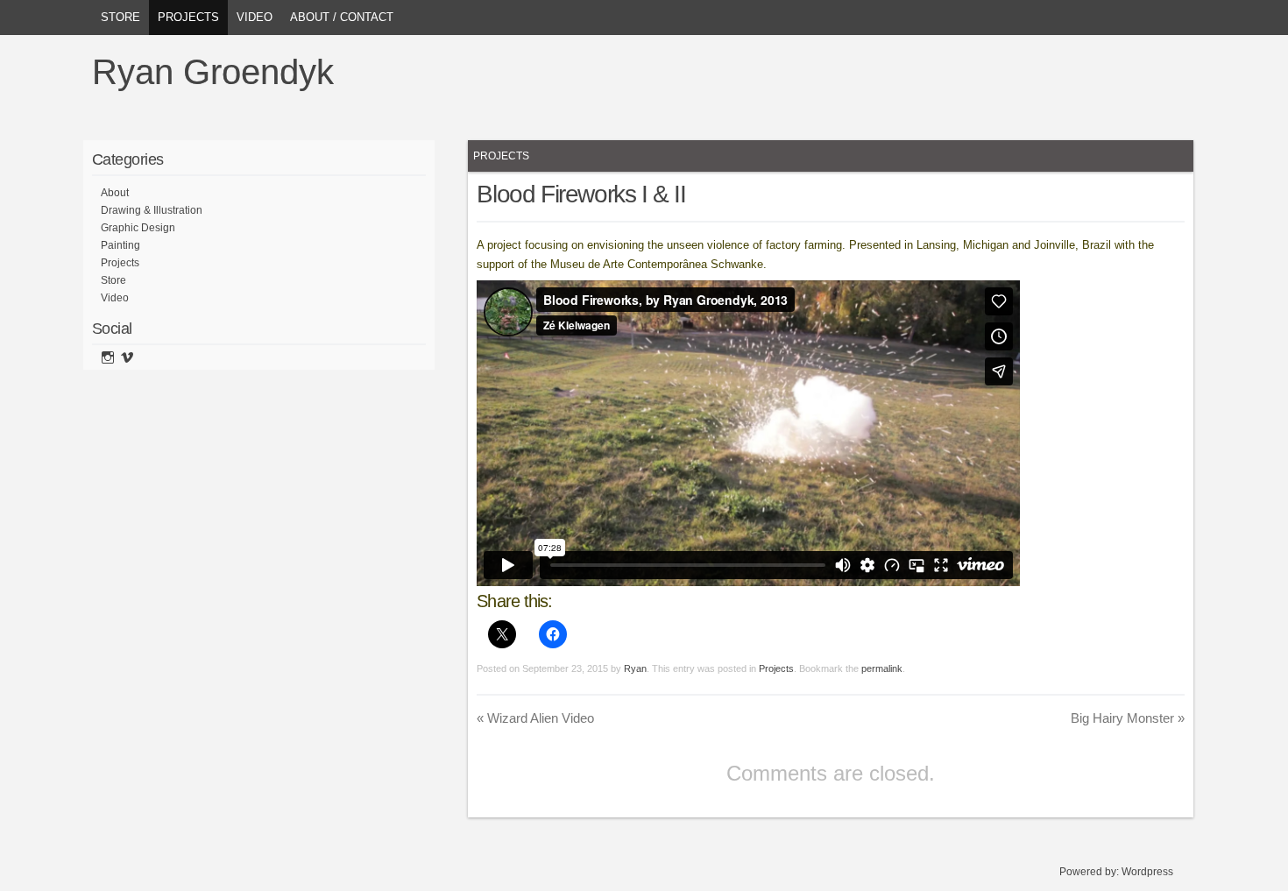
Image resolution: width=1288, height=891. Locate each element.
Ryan (635, 668)
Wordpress (1147, 872)
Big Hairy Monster (1128, 718)
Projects (188, 17)
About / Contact (341, 17)
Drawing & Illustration (151, 210)
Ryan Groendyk (213, 72)
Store (120, 17)
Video (254, 17)
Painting (120, 245)
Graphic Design (138, 228)
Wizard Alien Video (535, 718)
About (115, 193)
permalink (881, 668)
